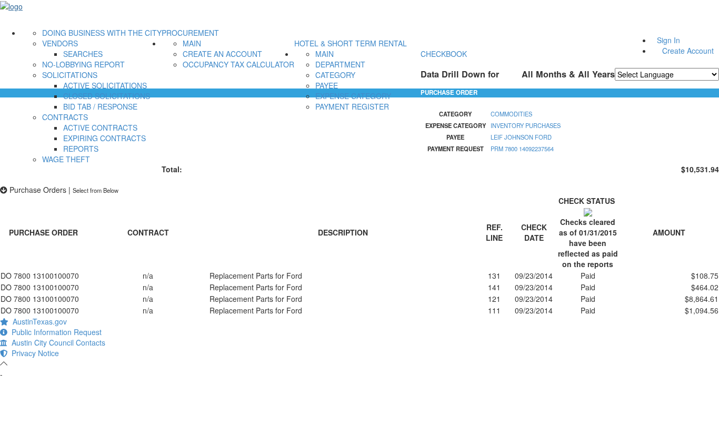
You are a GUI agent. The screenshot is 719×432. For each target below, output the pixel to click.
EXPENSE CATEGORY (353, 96)
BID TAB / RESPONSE (100, 106)
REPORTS (80, 148)
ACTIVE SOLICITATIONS (105, 85)
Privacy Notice (33, 353)
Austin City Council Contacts (56, 342)
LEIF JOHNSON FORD (521, 137)
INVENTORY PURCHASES (526, 125)
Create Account (688, 50)
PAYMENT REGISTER (352, 106)
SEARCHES (83, 53)
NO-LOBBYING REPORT (83, 64)
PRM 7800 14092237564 (522, 148)
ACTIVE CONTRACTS (100, 127)
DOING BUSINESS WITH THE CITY (102, 32)
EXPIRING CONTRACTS (104, 138)
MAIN (192, 43)
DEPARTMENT (340, 64)
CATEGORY (335, 75)
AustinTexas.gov (37, 321)
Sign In (668, 40)
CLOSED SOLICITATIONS (106, 96)
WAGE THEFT (66, 159)
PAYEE (326, 85)
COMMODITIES (511, 114)
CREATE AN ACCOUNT (222, 53)
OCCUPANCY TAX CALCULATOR (238, 64)
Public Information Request (54, 332)
